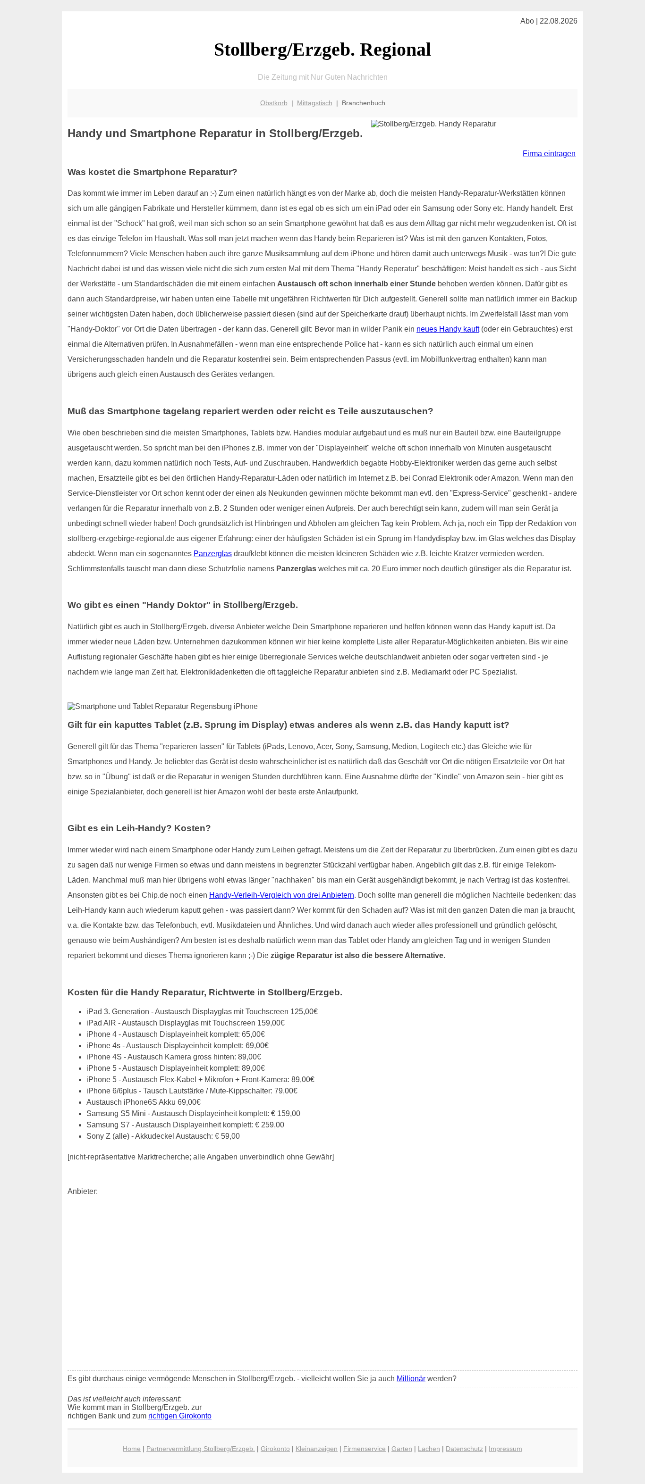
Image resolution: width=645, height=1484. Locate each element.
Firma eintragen (549, 154)
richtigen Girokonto (180, 1416)
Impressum (505, 1448)
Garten (401, 1448)
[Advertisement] (322, 1293)
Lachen (429, 1448)
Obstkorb (274, 103)
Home (132, 1448)
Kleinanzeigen (317, 1448)
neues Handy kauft (447, 329)
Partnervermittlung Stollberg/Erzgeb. (200, 1448)
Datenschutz (464, 1448)
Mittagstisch (314, 103)
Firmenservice (364, 1448)
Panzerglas (213, 554)
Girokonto (275, 1448)
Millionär (411, 1379)
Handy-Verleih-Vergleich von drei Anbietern (281, 895)
